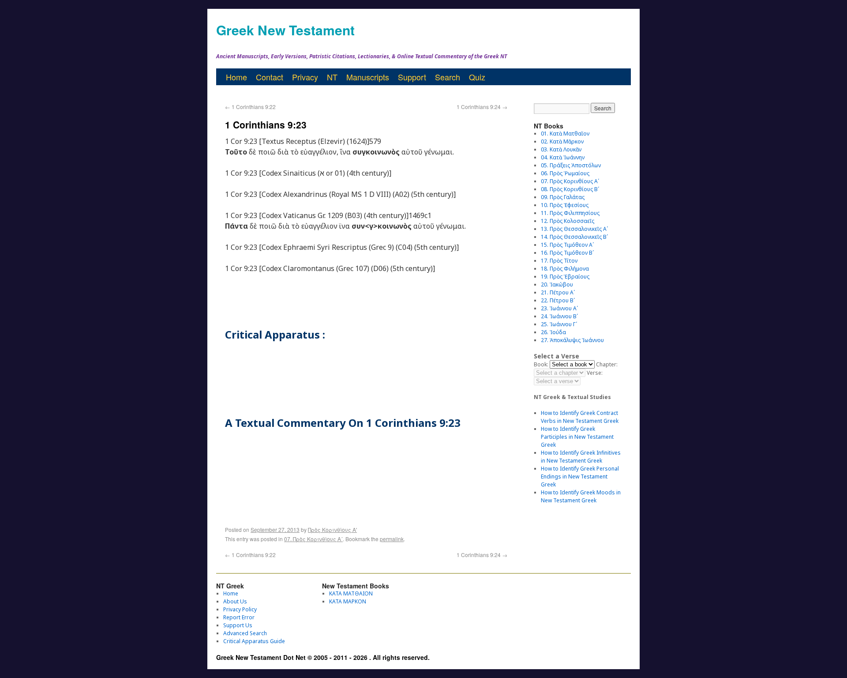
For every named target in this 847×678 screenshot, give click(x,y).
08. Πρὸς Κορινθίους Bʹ (570, 189)
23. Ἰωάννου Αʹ (559, 308)
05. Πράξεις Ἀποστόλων (571, 165)
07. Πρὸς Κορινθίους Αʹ (313, 538)
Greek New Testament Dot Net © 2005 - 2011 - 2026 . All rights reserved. (323, 657)
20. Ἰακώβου (557, 284)
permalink (392, 538)
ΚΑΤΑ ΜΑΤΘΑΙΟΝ (351, 593)
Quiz (477, 77)
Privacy (305, 77)
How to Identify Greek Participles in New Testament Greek (577, 436)
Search (447, 77)
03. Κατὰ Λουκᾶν (561, 149)
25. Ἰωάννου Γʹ (559, 324)
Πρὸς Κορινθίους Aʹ (332, 529)
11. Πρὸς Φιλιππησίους (570, 213)
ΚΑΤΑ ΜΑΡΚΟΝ (347, 601)
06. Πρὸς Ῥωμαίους (565, 173)
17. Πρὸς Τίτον (559, 260)
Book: (541, 364)
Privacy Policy (240, 609)
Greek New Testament (285, 29)
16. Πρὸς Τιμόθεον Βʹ (567, 252)
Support (412, 77)
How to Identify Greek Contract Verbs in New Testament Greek (579, 417)
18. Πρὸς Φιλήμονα (565, 268)
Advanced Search (245, 633)
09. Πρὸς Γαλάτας (563, 197)
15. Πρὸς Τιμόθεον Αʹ (567, 245)
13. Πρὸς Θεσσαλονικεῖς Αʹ (574, 229)
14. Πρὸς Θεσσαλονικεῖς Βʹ (574, 237)
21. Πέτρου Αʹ (558, 292)
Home (236, 77)
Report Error (239, 617)
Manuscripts (367, 77)
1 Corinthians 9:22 (250, 106)
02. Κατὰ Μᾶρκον (562, 141)
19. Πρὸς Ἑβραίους (565, 276)
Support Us (237, 625)
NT (332, 77)
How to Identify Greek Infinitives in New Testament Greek (581, 456)
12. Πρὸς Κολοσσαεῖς (567, 221)
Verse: (595, 373)
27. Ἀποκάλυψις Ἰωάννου (572, 340)
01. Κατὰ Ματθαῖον (565, 133)
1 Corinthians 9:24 (482, 106)
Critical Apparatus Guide (254, 641)
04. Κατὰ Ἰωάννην (563, 157)
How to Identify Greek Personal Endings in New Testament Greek (580, 476)
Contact (269, 77)
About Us (235, 601)
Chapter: (607, 364)
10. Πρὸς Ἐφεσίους (564, 205)
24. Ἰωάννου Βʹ (559, 316)
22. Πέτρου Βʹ (558, 300)
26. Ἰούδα (553, 332)
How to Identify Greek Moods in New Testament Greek (581, 496)
